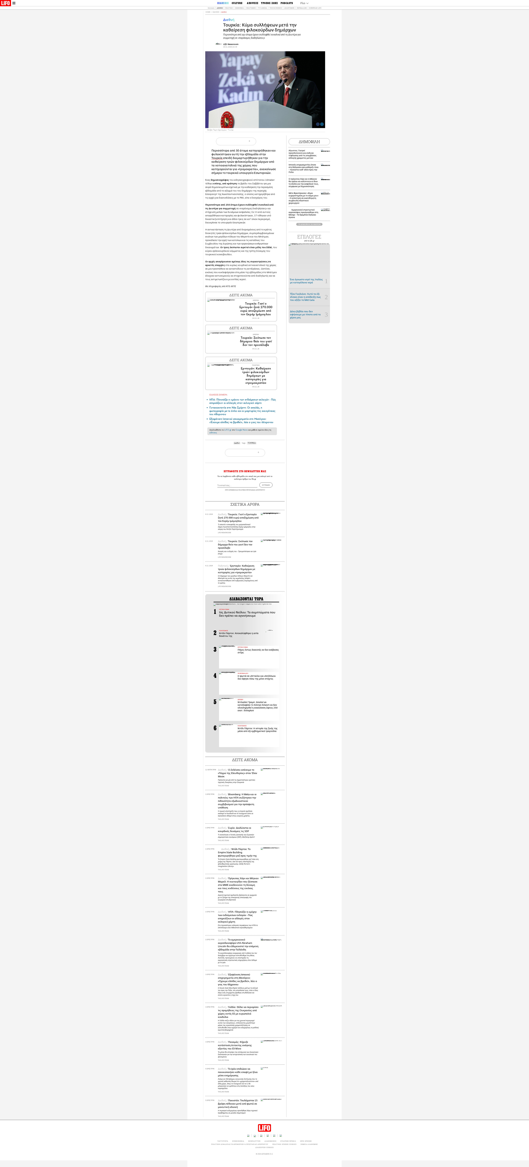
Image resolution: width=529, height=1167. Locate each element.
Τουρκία (217, 158)
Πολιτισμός (251, 8)
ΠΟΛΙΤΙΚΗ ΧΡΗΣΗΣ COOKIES (284, 1144)
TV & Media (262, 8)
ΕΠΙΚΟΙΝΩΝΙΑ (238, 1141)
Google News (241, 430)
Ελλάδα (211, 8)
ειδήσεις (213, 432)
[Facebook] (318, 124)
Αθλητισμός (289, 8)
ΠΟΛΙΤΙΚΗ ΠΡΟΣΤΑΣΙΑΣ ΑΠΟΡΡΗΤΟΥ (251, 490)
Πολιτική (229, 8)
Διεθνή (220, 8)
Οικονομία (239, 8)
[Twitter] (322, 124)
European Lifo (315, 8)
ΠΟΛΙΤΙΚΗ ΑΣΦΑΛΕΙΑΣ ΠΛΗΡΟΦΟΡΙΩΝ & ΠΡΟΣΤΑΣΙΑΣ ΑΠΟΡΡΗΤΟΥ (239, 1144)
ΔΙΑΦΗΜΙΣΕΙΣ (270, 1141)
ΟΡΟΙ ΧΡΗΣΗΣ (230, 490)
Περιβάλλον (302, 8)
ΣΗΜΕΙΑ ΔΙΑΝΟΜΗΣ (309, 1144)
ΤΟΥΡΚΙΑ (252, 443)
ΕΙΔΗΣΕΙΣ (216, 12)
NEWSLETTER (254, 1141)
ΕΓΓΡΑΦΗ (266, 485)
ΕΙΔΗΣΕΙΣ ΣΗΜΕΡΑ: (218, 394)
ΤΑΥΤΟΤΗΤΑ (222, 1141)
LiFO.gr (227, 430)
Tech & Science (275, 8)
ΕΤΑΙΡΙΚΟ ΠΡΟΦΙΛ (288, 1141)
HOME (208, 12)
